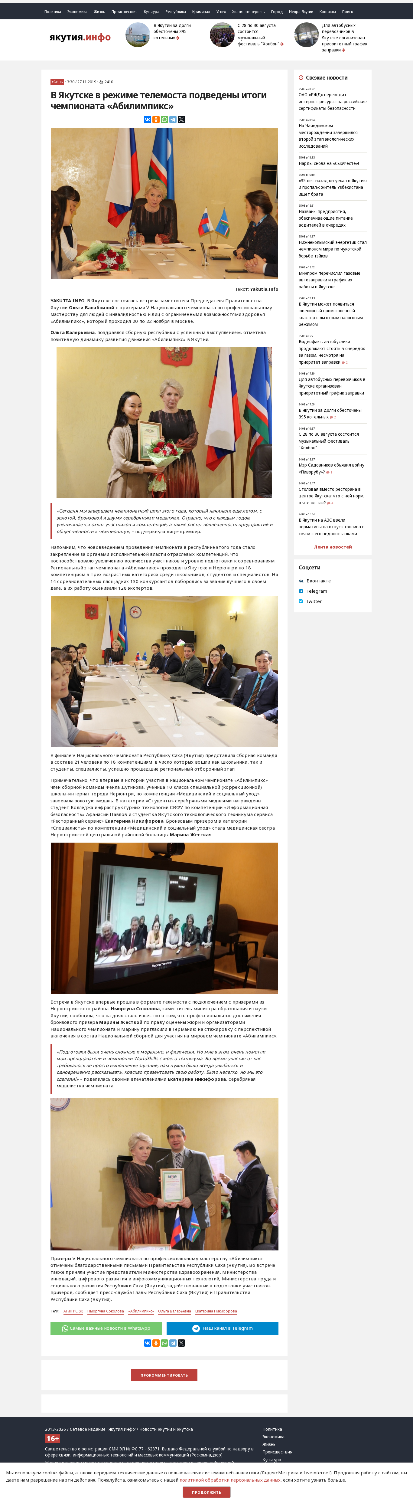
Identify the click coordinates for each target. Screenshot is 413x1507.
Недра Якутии (301, 11)
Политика (52, 11)
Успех (221, 11)
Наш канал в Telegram (227, 1328)
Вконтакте (319, 581)
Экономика (77, 11)
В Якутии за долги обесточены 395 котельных (172, 32)
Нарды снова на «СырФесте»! (329, 163)
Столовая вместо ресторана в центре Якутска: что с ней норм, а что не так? (332, 496)
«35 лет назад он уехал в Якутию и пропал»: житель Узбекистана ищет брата (333, 187)
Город (277, 11)
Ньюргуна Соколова (105, 1311)
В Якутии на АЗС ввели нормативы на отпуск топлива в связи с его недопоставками (332, 526)
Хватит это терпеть (248, 11)
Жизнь (99, 11)
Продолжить (206, 1492)
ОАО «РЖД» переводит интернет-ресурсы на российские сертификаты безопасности (333, 101)
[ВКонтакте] (147, 119)
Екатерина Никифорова (216, 1311)
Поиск (347, 11)
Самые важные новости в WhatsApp (110, 1328)
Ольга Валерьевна (174, 1311)
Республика (176, 11)
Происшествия (125, 11)
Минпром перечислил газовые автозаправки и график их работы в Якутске (329, 280)
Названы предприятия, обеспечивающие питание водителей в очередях (326, 218)
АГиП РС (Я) (73, 1311)
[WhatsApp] (164, 119)
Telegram (316, 591)
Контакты (328, 11)
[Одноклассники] (156, 119)
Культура (151, 11)
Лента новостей (333, 547)
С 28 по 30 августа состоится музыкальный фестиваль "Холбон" (258, 35)
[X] (181, 119)
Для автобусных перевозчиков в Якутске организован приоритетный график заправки (344, 38)
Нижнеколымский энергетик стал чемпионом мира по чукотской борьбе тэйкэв (333, 249)
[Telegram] (173, 119)
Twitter (314, 601)
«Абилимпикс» (141, 1311)
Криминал (201, 11)
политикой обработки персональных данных (230, 1480)
